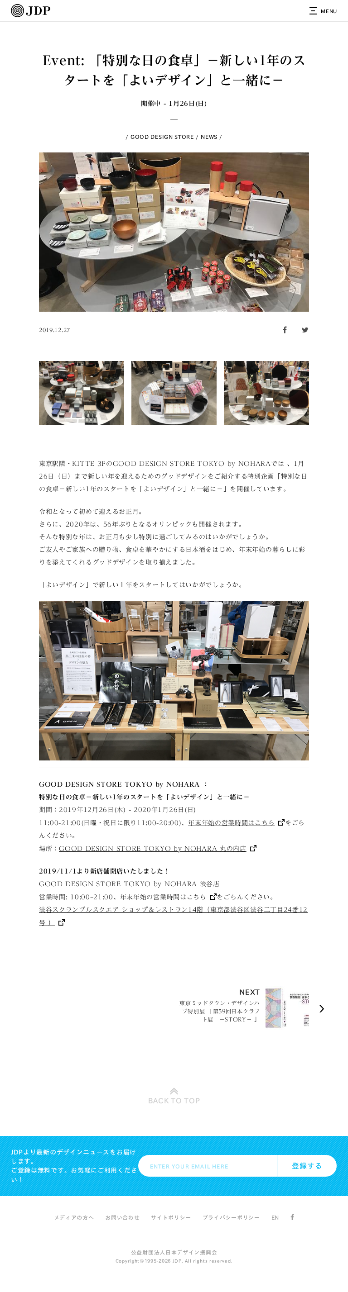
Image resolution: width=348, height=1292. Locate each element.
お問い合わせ (122, 1217)
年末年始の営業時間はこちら (231, 823)
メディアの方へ (74, 1217)
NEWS (209, 136)
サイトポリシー (171, 1217)
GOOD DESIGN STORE (162, 136)
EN (275, 1217)
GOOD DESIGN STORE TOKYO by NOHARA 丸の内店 (152, 849)
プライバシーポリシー (231, 1217)
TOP (174, 1100)
